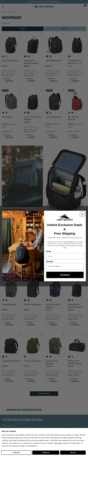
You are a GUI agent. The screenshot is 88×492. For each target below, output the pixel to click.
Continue (65, 275)
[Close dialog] (82, 214)
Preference (16, 452)
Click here (57, 443)
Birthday (49, 261)
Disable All (45, 452)
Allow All (73, 452)
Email (48, 251)
